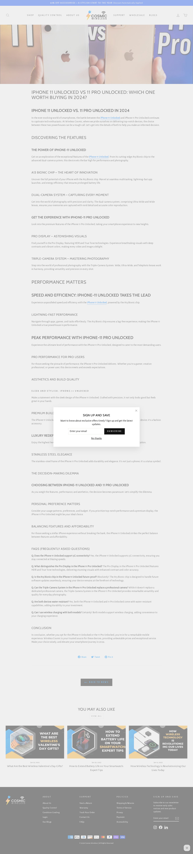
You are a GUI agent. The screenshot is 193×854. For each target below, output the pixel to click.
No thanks (96, 438)
